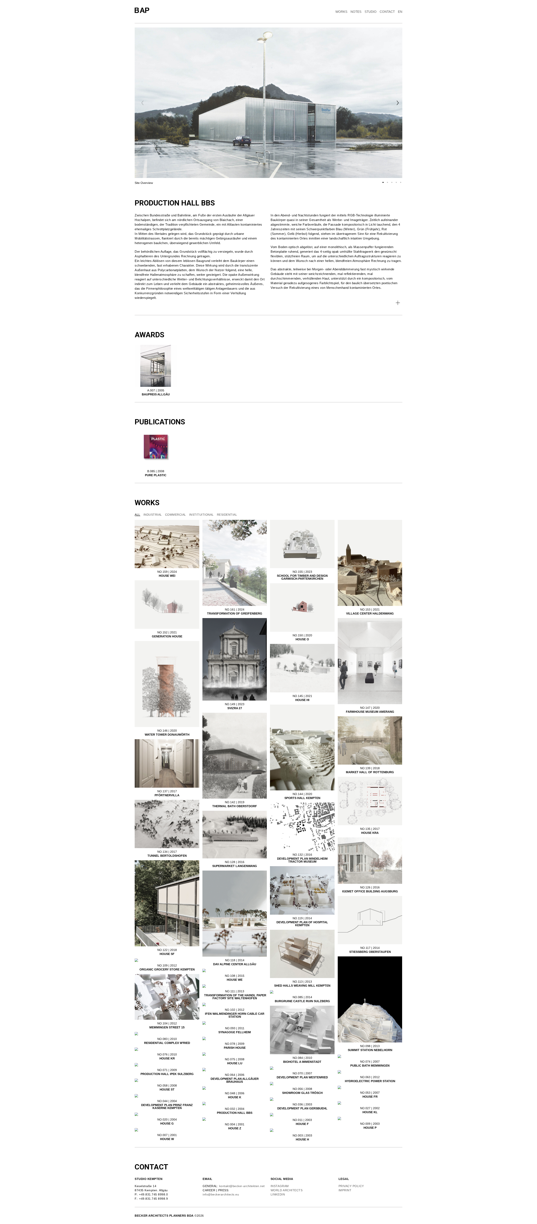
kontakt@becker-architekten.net (242, 1186)
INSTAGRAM (280, 1186)
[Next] (397, 102)
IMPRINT (345, 1190)
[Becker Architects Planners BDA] (143, 10)
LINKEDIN (278, 1194)
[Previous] (142, 102)
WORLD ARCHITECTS (287, 1190)
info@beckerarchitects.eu (221, 1194)
